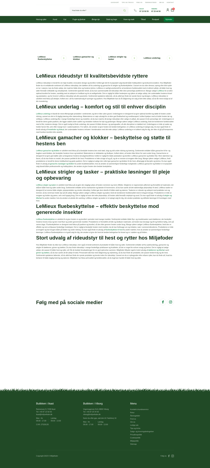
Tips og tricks (128, 2)
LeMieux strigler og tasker (46, 185)
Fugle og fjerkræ (79, 19)
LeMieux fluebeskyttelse (45, 219)
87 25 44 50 (156, 11)
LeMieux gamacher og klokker (47, 151)
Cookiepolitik (135, 438)
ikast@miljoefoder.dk (44, 414)
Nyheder (168, 19)
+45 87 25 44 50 (92, 412)
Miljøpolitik (134, 441)
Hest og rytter (41, 19)
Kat (65, 19)
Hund (55, 19)
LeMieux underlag (43, 114)
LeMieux (161, 91)
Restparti (155, 19)
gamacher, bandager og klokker (62, 164)
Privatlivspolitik (136, 435)
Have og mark (128, 19)
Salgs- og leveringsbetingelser (142, 431)
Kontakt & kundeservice (139, 409)
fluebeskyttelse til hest (114, 230)
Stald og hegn (111, 19)
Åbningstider (151, 2)
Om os (161, 2)
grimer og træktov (42, 253)
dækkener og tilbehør (156, 250)
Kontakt (170, 2)
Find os (139, 2)
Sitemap (133, 444)
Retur (132, 413)
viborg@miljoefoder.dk (92, 414)
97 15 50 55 (144, 11)
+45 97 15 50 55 (45, 412)
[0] (172, 11)
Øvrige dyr (96, 19)
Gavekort (115, 2)
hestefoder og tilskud (56, 129)
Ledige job (134, 425)
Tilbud (143, 19)
